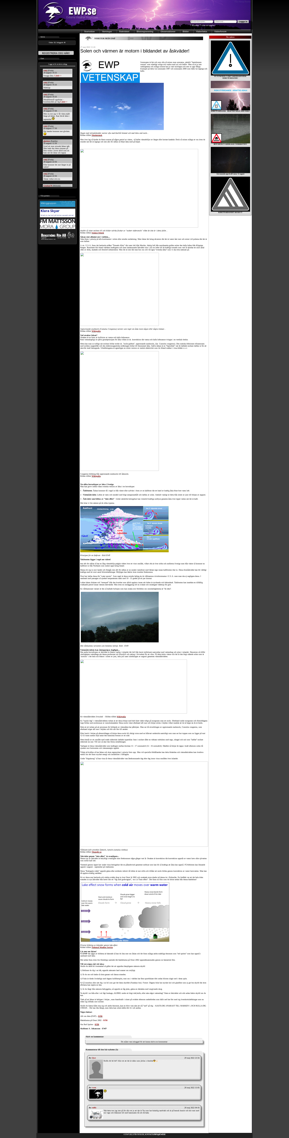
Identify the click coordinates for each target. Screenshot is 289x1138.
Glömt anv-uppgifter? (208, 25)
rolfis (94, 1108)
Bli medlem (195, 25)
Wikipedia (96, 331)
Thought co (96, 852)
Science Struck (98, 233)
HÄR (100, 1016)
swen (94, 1087)
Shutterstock (97, 135)
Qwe (94, 1058)
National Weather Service (102, 947)
